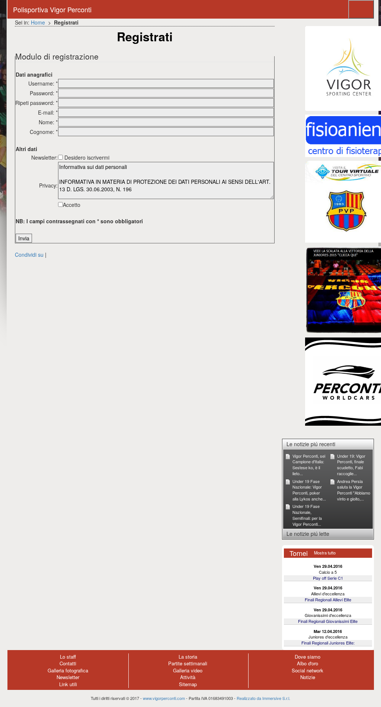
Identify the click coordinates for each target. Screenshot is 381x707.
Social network (307, 670)
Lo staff (68, 656)
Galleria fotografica (68, 670)
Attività (187, 677)
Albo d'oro (307, 663)
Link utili (68, 684)
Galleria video (187, 670)
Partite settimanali (187, 663)
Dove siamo (307, 656)
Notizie (307, 677)
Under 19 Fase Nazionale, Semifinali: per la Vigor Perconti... (307, 515)
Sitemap (188, 684)
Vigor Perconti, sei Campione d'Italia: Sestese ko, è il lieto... (308, 464)
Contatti (68, 663)
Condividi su (29, 254)
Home (38, 22)
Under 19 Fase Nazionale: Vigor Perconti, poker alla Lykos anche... (309, 490)
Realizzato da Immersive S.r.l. (263, 698)
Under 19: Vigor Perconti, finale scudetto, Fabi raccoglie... (351, 464)
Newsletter (68, 677)
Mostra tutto (325, 553)
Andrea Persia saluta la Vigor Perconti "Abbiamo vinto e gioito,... (353, 490)
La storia (188, 656)
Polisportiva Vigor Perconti (52, 9)
